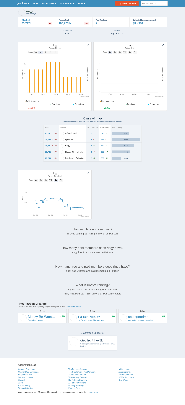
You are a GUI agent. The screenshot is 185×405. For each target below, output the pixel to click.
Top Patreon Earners (77, 374)
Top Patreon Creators (77, 369)
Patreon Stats (74, 388)
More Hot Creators (74, 307)
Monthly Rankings (76, 385)
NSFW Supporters (126, 377)
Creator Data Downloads (28, 371)
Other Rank (26, 20)
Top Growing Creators (77, 377)
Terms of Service (25, 388)
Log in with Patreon (127, 3)
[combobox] (154, 3)
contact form (92, 392)
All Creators (66, 3)
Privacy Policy (24, 385)
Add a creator (124, 369)
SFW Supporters (126, 374)
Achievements (125, 371)
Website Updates (25, 377)
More (81, 3)
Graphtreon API (25, 374)
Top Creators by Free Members (81, 371)
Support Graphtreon (26, 369)
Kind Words (123, 380)
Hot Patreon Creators (77, 380)
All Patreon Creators (77, 382)
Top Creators (47, 3)
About (20, 382)
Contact (21, 380)
